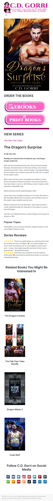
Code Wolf (15, 455)
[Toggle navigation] (6, 15)
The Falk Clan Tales (13, 140)
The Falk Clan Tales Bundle (14, 362)
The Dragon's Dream (15, 315)
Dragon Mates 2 (15, 409)
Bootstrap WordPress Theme (32, 498)
